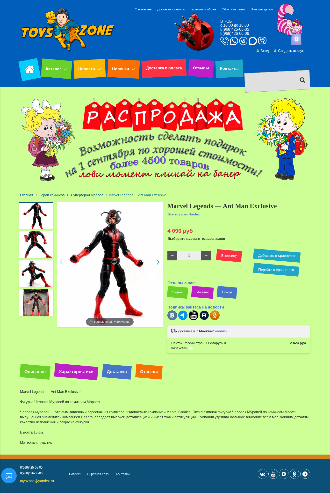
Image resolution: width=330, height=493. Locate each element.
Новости (86, 69)
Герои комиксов (52, 195)
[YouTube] (273, 474)
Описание (35, 371)
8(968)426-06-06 (234, 33)
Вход (264, 51)
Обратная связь (233, 9)
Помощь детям (262, 9)
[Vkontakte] (262, 474)
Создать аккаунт (292, 51)
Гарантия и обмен (203, 9)
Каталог (53, 69)
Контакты (229, 68)
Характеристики (76, 371)
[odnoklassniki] (294, 474)
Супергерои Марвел (87, 195)
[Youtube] (193, 319)
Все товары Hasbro (184, 214)
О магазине (143, 9)
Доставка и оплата (171, 9)
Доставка (117, 371)
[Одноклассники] (215, 319)
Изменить (219, 331)
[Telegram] (183, 319)
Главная (26, 195)
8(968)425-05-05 (234, 29)
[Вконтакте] (172, 319)
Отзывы (201, 68)
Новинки (120, 69)
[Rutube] (204, 319)
